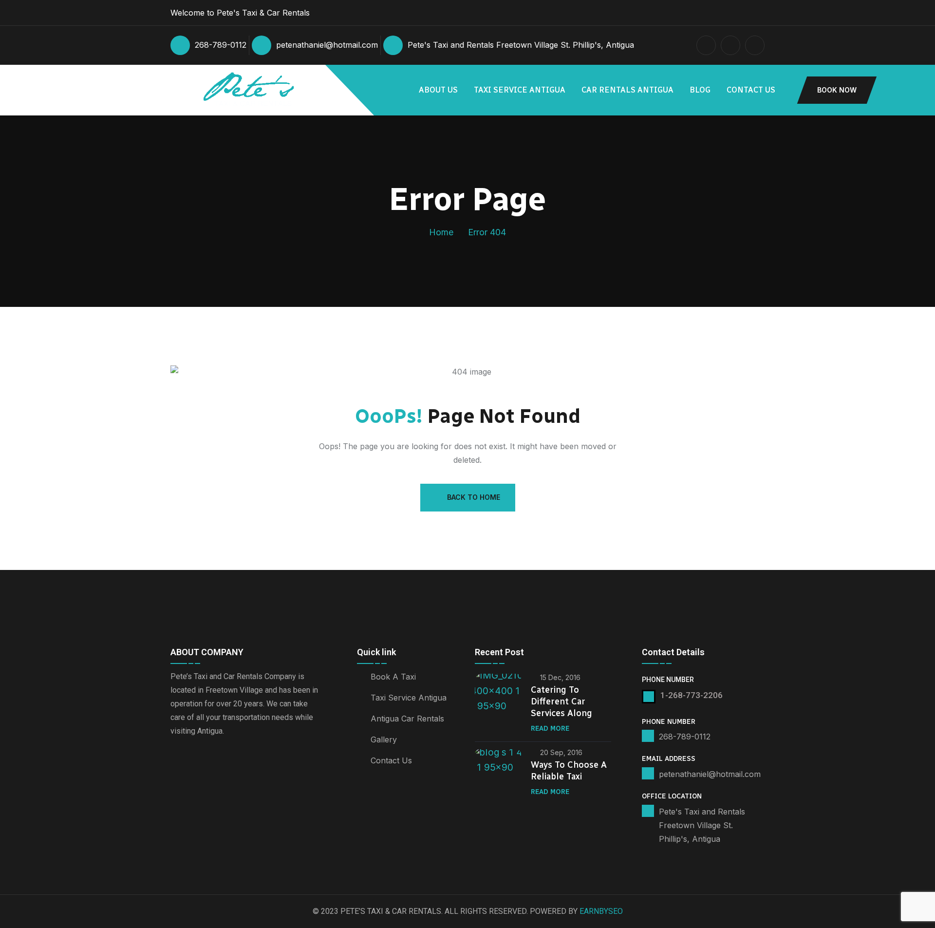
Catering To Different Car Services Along (561, 701)
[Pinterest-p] (206, 781)
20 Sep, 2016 (561, 752)
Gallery (384, 739)
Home (441, 232)
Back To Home (473, 497)
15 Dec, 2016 (560, 677)
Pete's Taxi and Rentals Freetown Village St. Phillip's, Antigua (521, 45)
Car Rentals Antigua (627, 90)
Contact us (751, 90)
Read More (550, 728)
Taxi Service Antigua (519, 90)
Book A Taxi (393, 677)
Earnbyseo (601, 911)
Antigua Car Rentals (407, 718)
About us (438, 90)
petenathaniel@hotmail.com (327, 45)
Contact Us (391, 760)
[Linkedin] (180, 781)
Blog (700, 90)
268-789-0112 (220, 45)
